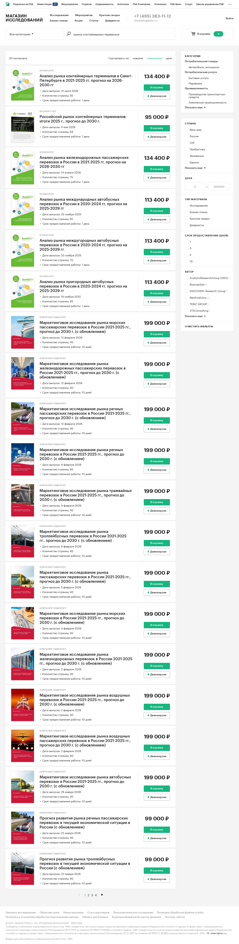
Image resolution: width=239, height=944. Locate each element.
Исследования (59, 15)
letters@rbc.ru (218, 933)
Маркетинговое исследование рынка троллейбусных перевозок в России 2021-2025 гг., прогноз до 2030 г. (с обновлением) (83, 536)
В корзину (156, 87)
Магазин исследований (24, 18)
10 (191, 261)
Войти (229, 18)
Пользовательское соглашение (133, 912)
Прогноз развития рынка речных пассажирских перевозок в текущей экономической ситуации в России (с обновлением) (85, 822)
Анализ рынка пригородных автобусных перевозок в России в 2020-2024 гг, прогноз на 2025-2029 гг (83, 286)
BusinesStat (198, 284)
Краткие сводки (109, 15)
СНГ (192, 142)
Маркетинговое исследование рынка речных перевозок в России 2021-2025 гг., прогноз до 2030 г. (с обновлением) (82, 454)
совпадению (154, 58)
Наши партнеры (73, 912)
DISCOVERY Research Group (208, 291)
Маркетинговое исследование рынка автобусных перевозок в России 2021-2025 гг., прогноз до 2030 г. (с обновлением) (85, 781)
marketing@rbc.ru (146, 20)
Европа (194, 162)
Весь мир (195, 129)
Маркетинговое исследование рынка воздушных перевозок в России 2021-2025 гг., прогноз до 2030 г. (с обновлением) (85, 700)
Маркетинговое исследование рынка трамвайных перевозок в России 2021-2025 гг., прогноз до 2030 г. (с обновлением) (86, 495)
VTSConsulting (200, 310)
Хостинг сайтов (175, 917)
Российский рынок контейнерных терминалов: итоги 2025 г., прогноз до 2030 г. (83, 119)
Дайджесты (112, 20)
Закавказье (197, 155)
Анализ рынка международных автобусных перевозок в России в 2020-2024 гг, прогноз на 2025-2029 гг (83, 204)
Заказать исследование (21, 912)
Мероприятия (83, 15)
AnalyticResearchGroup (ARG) (209, 278)
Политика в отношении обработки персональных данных (42, 917)
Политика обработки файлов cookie (180, 912)
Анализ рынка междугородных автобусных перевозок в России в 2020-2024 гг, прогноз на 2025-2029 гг (83, 245)
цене (169, 58)
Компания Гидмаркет (53, 317)
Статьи (93, 20)
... (230, 3)
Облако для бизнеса (95, 917)
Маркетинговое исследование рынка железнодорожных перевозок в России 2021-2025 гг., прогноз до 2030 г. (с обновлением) (86, 659)
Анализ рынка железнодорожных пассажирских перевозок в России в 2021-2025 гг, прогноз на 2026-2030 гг (84, 162)
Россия (194, 136)
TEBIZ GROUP (199, 304)
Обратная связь (50, 912)
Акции (79, 20)
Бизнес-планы (59, 20)
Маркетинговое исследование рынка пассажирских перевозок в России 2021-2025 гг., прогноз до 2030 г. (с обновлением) (85, 577)
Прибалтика (197, 149)
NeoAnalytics (199, 297)
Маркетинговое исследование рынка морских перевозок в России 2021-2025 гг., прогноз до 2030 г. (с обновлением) (82, 618)
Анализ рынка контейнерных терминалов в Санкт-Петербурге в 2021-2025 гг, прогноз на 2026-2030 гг (86, 80)
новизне (138, 58)
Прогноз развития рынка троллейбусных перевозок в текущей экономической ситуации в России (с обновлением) (85, 863)
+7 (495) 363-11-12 (152, 16)
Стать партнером (98, 912)
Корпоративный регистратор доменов (136, 917)
